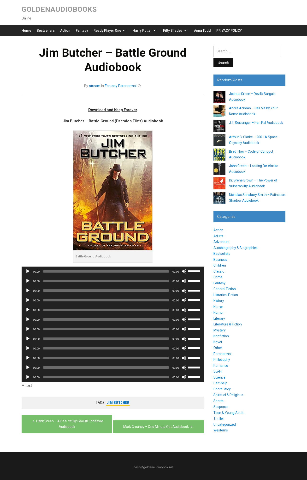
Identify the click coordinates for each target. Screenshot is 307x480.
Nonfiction (221, 336)
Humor (218, 312)
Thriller (218, 418)
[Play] (27, 271)
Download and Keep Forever (112, 109)
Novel (217, 342)
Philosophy (221, 360)
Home (26, 30)
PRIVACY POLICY (229, 30)
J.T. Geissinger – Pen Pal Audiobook (256, 123)
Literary (219, 318)
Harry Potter (142, 30)
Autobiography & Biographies (235, 248)
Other (217, 348)
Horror (218, 307)
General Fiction (224, 289)
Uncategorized (224, 424)
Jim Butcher (118, 402)
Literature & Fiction (227, 324)
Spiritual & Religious (228, 395)
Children (219, 265)
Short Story (222, 389)
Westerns (220, 430)
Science (219, 377)
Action (65, 30)
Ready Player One (107, 30)
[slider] (194, 271)
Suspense (221, 407)
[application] (113, 271)
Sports (218, 401)
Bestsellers (46, 30)
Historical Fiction (225, 295)
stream (94, 86)
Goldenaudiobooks (59, 9)
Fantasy (82, 30)
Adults (218, 236)
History (218, 301)
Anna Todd (202, 30)
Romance (220, 366)
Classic (218, 271)
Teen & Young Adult (228, 413)
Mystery (219, 330)
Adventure (221, 242)
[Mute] (184, 271)
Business (220, 260)
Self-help (220, 383)
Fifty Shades (173, 30)
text (28, 385)
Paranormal (127, 86)
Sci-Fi (217, 371)
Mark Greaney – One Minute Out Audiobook (156, 427)
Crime (218, 277)
